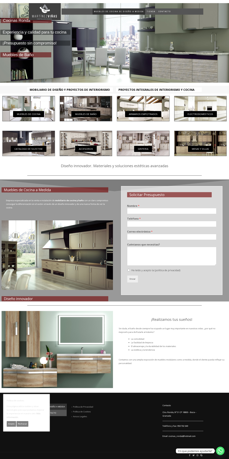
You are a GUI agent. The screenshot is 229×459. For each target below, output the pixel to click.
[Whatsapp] (220, 451)
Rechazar (22, 423)
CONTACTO (164, 11)
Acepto (11, 423)
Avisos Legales (80, 416)
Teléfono (134, 218)
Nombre (133, 206)
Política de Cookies (82, 411)
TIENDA (151, 11)
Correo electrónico (140, 231)
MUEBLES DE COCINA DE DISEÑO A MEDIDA (119, 11)
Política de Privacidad (83, 406)
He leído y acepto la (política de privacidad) (155, 270)
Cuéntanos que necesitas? (143, 244)
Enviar (133, 278)
